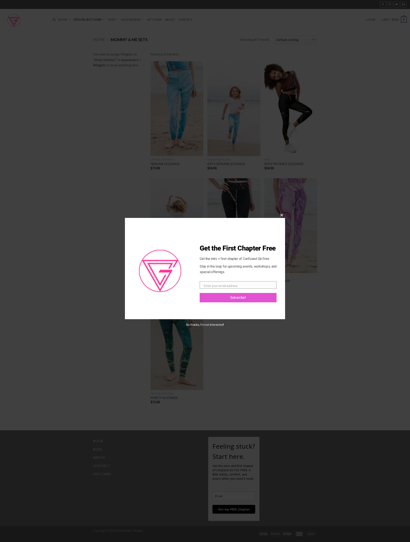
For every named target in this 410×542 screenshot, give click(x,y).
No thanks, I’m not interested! (205, 324)
